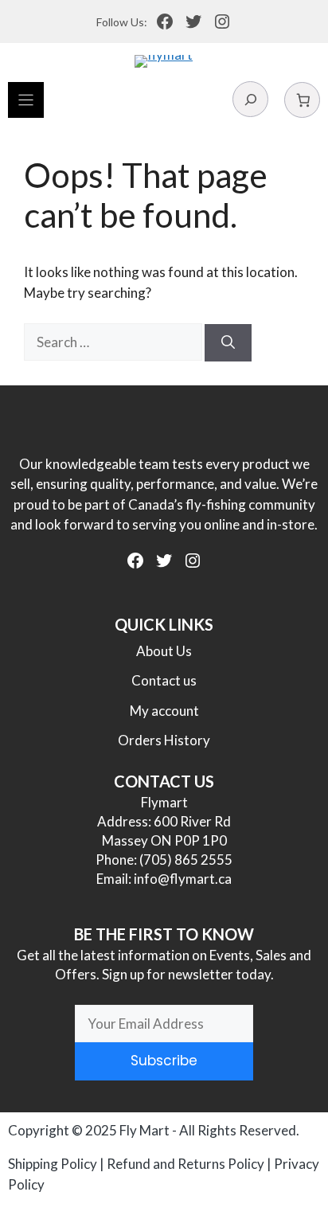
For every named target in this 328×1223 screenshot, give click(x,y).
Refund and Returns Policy (185, 1163)
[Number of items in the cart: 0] (302, 100)
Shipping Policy (52, 1163)
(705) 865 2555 (185, 859)
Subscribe (164, 1060)
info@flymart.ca (183, 878)
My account (164, 710)
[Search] (228, 343)
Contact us (164, 680)
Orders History (164, 740)
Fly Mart (144, 1130)
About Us (164, 651)
